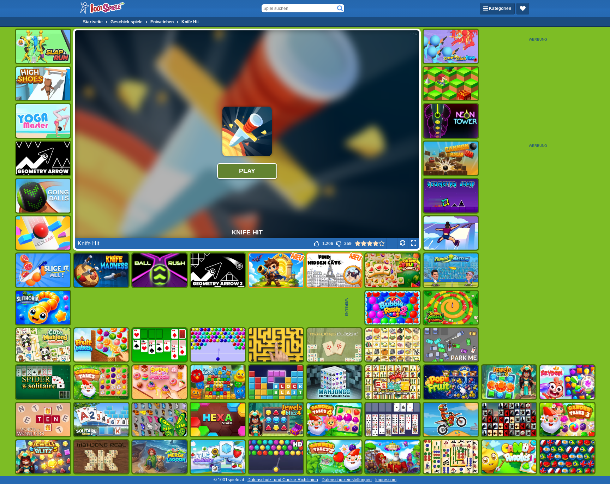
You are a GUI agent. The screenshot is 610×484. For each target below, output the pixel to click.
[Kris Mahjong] (392, 345)
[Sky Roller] (451, 233)
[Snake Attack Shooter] (451, 307)
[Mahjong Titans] (451, 457)
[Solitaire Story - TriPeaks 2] (101, 419)
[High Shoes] (43, 84)
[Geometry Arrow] (43, 158)
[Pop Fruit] (451, 382)
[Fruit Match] (101, 345)
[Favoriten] (522, 8)
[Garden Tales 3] (567, 419)
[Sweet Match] (159, 382)
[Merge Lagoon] (159, 457)
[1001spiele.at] (102, 8)
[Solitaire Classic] (159, 345)
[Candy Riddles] (509, 457)
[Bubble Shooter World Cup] (567, 457)
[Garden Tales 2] (334, 457)
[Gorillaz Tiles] (509, 419)
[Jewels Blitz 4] (276, 419)
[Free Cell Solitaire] (392, 419)
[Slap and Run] (43, 46)
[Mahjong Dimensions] (334, 382)
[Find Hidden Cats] (334, 270)
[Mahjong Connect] (392, 382)
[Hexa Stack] (218, 419)
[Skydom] (567, 382)
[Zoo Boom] (218, 382)
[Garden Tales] (101, 382)
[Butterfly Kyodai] (159, 419)
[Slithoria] (43, 307)
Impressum (385, 479)
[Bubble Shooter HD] (276, 457)
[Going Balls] (43, 196)
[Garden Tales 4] (334, 419)
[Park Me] (451, 345)
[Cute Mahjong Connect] (43, 345)
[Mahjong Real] (101, 457)
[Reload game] (402, 243)
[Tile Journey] (218, 457)
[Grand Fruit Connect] (392, 270)
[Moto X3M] (451, 419)
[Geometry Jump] (451, 196)
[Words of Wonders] (43, 419)
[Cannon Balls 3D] (451, 158)
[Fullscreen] (413, 243)
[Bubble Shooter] (218, 345)
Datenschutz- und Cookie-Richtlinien (282, 479)
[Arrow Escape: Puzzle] (276, 345)
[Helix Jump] (43, 233)
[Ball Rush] (159, 270)
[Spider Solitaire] (43, 382)
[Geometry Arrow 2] (218, 270)
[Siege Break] (276, 270)
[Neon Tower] (451, 121)
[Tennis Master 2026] (451, 270)
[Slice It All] (43, 270)
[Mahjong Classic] (334, 345)
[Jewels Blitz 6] (509, 382)
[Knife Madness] (101, 270)
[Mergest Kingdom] (392, 457)
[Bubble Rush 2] (392, 307)
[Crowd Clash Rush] (451, 46)
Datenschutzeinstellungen (347, 479)
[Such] (340, 8)
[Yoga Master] (43, 121)
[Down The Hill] (451, 84)
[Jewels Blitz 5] (43, 457)
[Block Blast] (276, 382)
